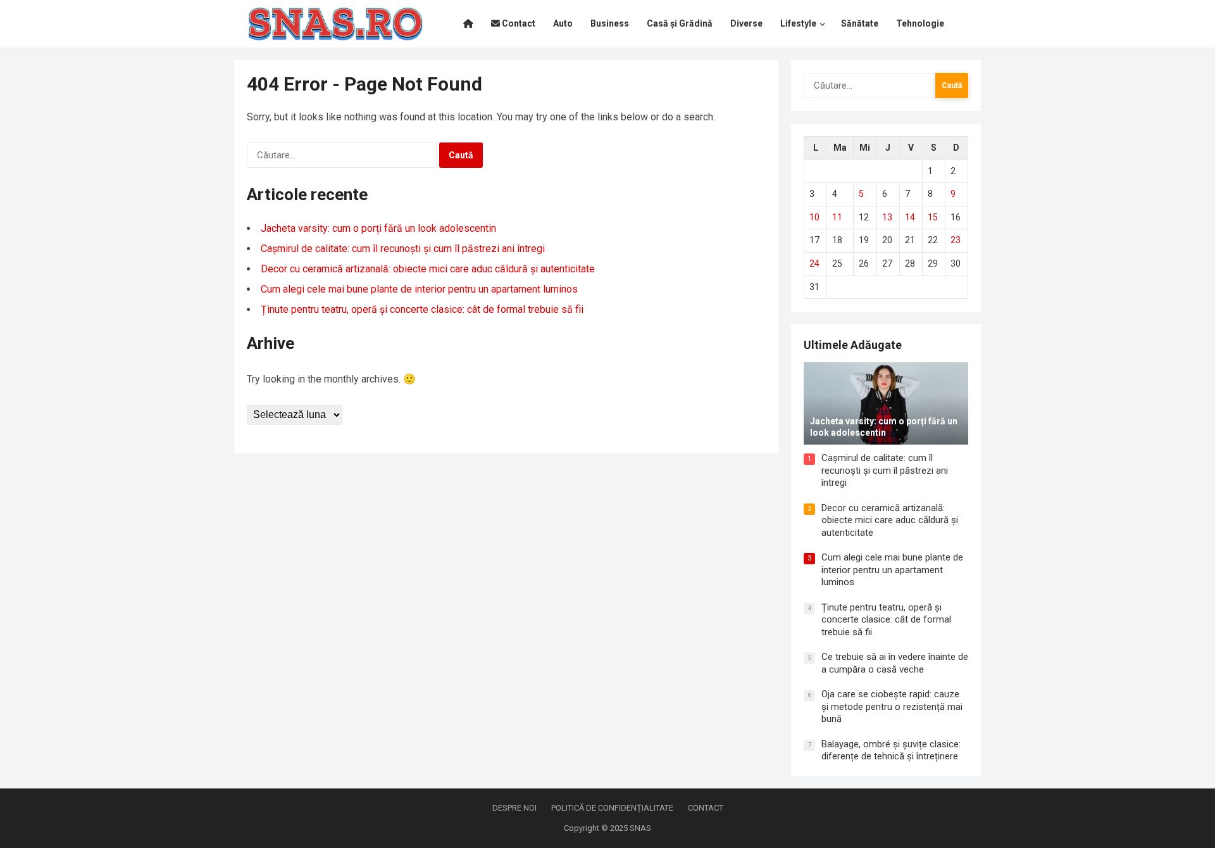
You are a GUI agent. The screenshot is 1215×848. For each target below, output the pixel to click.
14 (910, 217)
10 (814, 217)
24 (814, 263)
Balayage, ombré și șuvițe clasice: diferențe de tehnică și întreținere (891, 750)
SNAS (640, 828)
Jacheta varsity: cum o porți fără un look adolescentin (378, 228)
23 (955, 240)
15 (933, 217)
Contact (705, 808)
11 (837, 217)
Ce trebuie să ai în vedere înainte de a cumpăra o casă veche (894, 663)
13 (887, 217)
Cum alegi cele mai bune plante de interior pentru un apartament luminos (419, 289)
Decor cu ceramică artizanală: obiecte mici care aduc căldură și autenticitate (428, 269)
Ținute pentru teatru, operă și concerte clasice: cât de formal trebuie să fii (422, 309)
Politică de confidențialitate (612, 808)
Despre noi (514, 808)
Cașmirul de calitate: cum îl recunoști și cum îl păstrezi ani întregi (403, 249)
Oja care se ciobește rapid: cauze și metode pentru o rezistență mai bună (892, 706)
